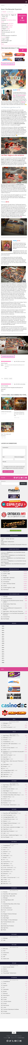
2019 (3, 641)
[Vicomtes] (20, 403)
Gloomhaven (5, 589)
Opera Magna (6, 606)
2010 (3, 660)
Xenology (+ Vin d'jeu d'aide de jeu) (10, 792)
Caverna (5, 585)
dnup (4, 745)
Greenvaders (6, 764)
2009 (3, 662)
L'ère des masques (7, 1001)
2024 (3, 630)
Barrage (5, 575)
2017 (3, 645)
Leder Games (9, 25)
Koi (4, 768)
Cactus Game (6, 871)
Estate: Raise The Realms (8, 831)
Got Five (5, 923)
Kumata (5, 1003)
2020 (3, 639)
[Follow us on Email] (26, 478)
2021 (3, 636)
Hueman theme (21, 1037)
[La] (7, 403)
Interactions (5, 971)
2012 (3, 656)
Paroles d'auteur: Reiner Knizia (9, 604)
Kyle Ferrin (10, 23)
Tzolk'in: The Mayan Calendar (9, 583)
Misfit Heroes (6, 1005)
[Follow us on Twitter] (17, 478)
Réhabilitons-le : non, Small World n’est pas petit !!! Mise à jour (14, 544)
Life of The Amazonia (7, 598)
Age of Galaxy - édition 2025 (9, 735)
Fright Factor (6, 774)
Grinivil (2, 543)
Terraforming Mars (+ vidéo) (9, 587)
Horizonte (5, 739)
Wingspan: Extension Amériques (10, 823)
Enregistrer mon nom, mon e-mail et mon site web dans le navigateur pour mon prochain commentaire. (14, 467)
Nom (4, 456)
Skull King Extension (7, 869)
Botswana (5, 873)
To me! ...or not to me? (7, 867)
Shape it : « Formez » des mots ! (7, 538)
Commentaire (6, 447)
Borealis (5, 766)
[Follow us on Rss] (19, 478)
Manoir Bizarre (6, 865)
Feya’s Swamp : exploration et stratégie (11, 827)
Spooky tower (6, 958)
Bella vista (5, 776)
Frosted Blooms (6, 741)
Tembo (4, 725)
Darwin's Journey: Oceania (8, 747)
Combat (10, 27)
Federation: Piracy (7, 796)
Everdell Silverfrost (7, 800)
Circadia (5, 879)
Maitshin (5, 821)
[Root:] (7, 427)
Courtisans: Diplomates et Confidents (11, 1009)
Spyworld (5, 757)
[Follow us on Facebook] (14, 478)
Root (3, 44)
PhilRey (4, 11)
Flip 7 (4, 875)
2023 (3, 632)
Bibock (4, 929)
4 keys (4, 1007)
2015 (3, 649)
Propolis (5, 954)
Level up (5, 881)
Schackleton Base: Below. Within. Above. (11, 794)
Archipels (5, 1011)
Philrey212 (6, 378)
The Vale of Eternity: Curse (8, 819)
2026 (3, 626)
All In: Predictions (6, 1013)
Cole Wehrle (9, 20)
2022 (6, 18)
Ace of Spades (6, 618)
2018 (3, 643)
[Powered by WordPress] (9, 1037)
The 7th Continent (7, 579)
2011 (3, 658)
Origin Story (5, 829)
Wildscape (5, 596)
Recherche (3, 481)
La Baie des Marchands (6, 411)
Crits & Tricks (6, 825)
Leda (2, 540)
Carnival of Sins (6, 616)
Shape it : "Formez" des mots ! (9, 877)
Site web (4, 461)
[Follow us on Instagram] (24, 478)
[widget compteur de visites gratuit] (15, 531)
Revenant (5, 802)
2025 (3, 628)
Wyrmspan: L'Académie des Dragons (11, 835)
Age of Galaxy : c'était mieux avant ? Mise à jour (13, 611)
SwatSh (10, 378)
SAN (4, 956)
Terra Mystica (6, 581)
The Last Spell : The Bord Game (7, 541)
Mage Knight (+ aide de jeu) (8, 577)
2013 (3, 654)
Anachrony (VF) (6, 571)
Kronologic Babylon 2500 (8, 770)
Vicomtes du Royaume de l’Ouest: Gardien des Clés (19, 414)
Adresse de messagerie (19, 456)
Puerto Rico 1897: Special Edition (10, 743)
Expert (3, 5)
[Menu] (26, 2)
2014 (3, 651)
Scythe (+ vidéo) (6, 573)
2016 (3, 647)
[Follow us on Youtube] (21, 478)
